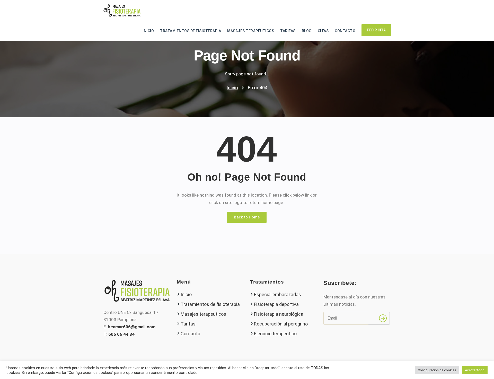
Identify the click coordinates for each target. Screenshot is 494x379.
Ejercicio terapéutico (275, 333)
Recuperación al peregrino (281, 324)
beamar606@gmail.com (131, 326)
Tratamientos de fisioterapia (190, 31)
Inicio (148, 31)
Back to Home (247, 217)
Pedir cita (376, 30)
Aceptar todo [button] (474, 370)
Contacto (345, 31)
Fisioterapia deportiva (276, 304)
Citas (323, 31)
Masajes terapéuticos (250, 31)
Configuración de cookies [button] (437, 370)
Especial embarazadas (277, 294)
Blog (307, 31)
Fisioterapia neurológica (278, 314)
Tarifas (288, 31)
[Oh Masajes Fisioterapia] (122, 10)
